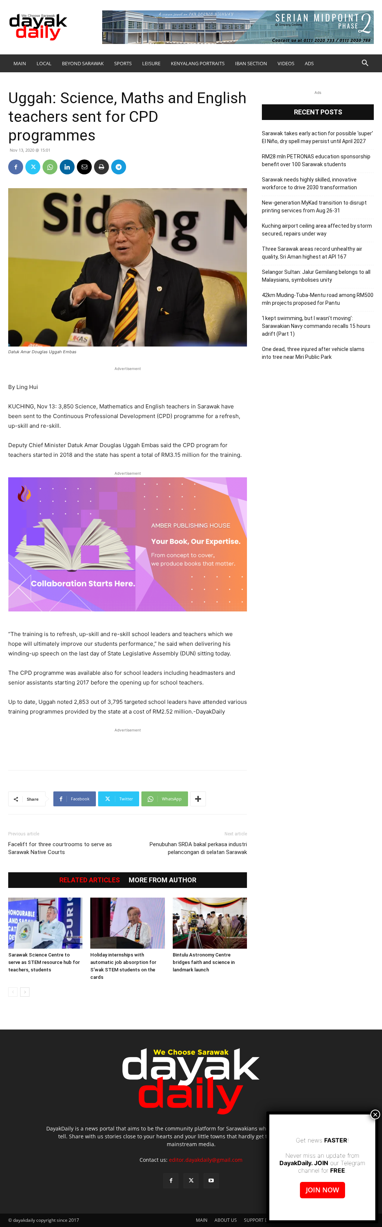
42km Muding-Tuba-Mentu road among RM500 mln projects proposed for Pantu (317, 299)
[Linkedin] (67, 166)
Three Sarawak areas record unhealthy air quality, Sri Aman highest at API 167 (312, 253)
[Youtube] (211, 1180)
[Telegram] (118, 166)
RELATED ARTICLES (89, 880)
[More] (198, 798)
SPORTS (123, 63)
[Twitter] (32, 166)
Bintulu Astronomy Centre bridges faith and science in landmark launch (204, 962)
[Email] (84, 166)
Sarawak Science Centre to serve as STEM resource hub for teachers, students (44, 962)
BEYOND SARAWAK (83, 63)
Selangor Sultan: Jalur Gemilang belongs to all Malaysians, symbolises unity (316, 276)
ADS (309, 63)
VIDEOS (286, 63)
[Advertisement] (127, 745)
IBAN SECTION (251, 63)
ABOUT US (226, 1220)
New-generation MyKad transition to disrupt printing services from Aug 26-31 (314, 207)
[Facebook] (15, 166)
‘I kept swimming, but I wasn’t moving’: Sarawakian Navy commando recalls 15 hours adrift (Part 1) (316, 326)
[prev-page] (13, 992)
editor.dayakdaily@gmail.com (205, 1159)
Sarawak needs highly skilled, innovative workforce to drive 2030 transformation (309, 183)
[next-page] (24, 992)
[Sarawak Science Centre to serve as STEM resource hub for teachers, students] (45, 923)
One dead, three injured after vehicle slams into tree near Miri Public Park (313, 353)
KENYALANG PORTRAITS (198, 63)
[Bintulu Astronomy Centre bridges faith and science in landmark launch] (210, 923)
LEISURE (151, 63)
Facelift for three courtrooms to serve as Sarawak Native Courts (60, 848)
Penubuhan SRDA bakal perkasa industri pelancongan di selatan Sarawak (198, 848)
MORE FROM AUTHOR (162, 880)
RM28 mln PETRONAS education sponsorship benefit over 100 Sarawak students (316, 160)
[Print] (101, 166)
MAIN (19, 63)
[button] (365, 63)
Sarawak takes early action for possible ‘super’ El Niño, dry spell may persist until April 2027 (317, 137)
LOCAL (44, 63)
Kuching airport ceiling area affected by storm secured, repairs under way (317, 230)
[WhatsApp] (50, 166)
